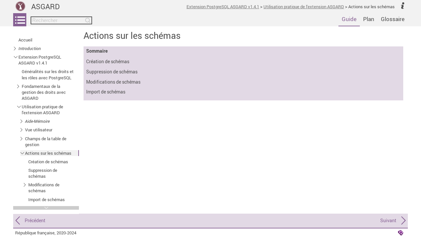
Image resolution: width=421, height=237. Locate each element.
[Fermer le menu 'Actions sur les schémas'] (22, 153)
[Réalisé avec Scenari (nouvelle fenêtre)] (400, 232)
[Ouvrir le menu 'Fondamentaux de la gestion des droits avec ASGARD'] (19, 86)
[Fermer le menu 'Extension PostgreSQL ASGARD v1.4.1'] (15, 57)
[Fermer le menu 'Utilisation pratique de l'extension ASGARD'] (19, 106)
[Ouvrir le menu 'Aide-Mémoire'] (22, 121)
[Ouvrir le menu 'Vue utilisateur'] (22, 129)
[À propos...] (402, 5)
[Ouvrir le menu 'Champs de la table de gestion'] (22, 138)
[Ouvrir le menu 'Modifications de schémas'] (25, 184)
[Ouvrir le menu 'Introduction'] (15, 48)
